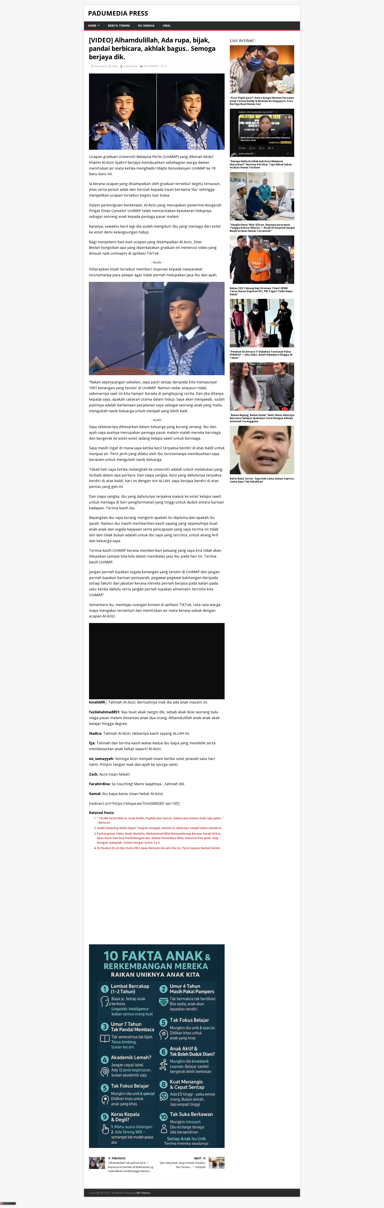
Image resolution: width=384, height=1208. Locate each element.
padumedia (130, 66)
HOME (92, 25)
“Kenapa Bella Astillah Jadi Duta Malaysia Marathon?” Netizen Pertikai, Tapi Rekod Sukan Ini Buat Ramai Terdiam (261, 164)
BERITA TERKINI (119, 25)
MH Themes (143, 1193)
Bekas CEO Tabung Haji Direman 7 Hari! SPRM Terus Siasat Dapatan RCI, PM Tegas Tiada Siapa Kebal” (261, 291)
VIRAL (167, 25)
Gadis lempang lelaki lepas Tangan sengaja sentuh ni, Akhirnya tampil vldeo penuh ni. (159, 828)
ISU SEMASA (146, 25)
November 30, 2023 (106, 66)
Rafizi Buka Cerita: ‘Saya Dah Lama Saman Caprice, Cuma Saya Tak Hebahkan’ (262, 480)
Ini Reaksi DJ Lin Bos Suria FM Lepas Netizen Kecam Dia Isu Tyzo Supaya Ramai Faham (158, 848)
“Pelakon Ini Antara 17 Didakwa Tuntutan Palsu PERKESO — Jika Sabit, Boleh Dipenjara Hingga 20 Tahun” (261, 354)
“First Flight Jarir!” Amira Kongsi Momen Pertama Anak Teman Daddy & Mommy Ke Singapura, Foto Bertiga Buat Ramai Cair (262, 101)
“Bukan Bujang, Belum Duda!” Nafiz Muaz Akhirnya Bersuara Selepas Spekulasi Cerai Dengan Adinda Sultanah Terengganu (262, 418)
